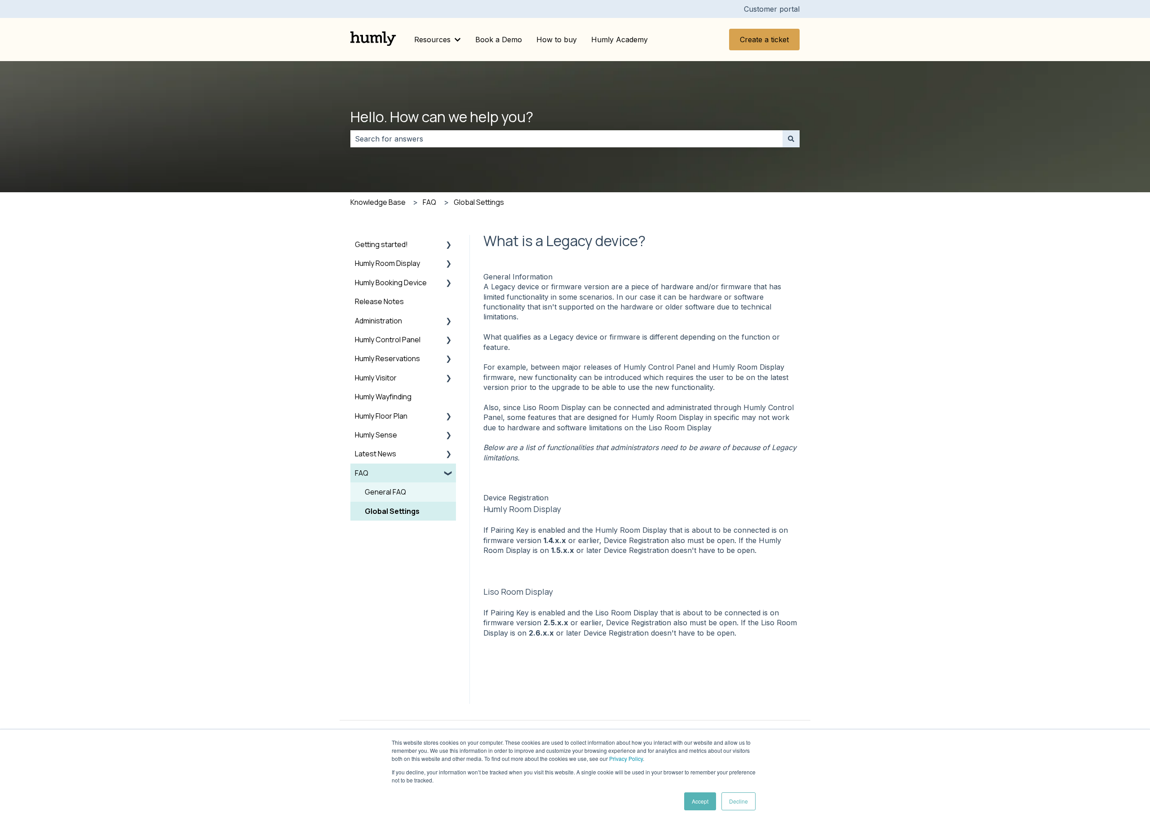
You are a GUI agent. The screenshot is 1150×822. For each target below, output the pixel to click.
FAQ (429, 202)
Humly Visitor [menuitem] (376, 378)
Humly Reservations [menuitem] (387, 358)
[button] (449, 245)
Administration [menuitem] (378, 321)
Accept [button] (700, 801)
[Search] (791, 138)
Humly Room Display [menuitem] (387, 263)
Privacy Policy (626, 758)
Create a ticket (764, 39)
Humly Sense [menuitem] (376, 435)
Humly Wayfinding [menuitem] (383, 397)
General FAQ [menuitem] (385, 492)
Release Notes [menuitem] (379, 301)
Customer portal (772, 8)
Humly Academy (619, 39)
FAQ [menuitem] (361, 473)
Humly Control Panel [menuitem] (387, 340)
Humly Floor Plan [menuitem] (381, 416)
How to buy (556, 39)
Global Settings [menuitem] (392, 511)
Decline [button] (738, 801)
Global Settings (479, 202)
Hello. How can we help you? (441, 117)
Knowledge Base (378, 202)
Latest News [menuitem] (375, 454)
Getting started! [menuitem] (381, 244)
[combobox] (566, 138)
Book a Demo (498, 39)
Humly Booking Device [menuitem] (391, 282)
